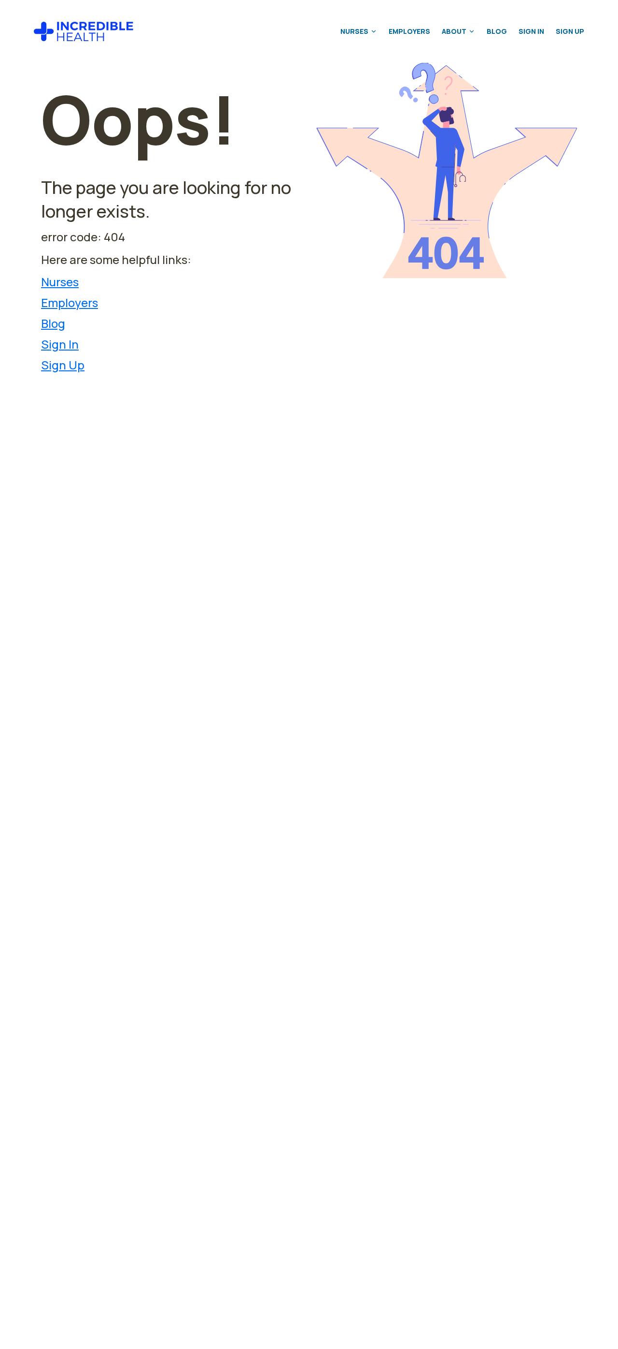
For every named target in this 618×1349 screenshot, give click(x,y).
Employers (409, 31)
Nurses (354, 31)
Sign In (531, 31)
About (454, 31)
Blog (497, 31)
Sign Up (570, 31)
